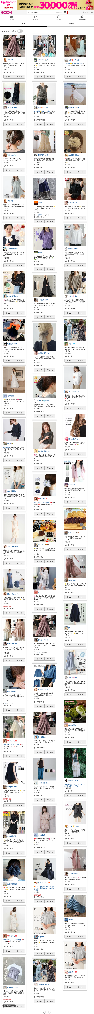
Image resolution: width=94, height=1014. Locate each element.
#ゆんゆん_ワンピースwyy (12, 940)
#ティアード (70, 786)
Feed (12, 18)
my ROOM (82, 18)
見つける (35, 18)
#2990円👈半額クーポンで (73, 64)
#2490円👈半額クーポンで (43, 111)
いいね (20, 76)
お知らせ (58, 18)
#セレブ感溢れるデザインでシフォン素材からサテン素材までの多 (44, 888)
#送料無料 (6, 447)
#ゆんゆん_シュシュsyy (42, 502)
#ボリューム (75, 784)
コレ (9, 76)
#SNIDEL (68, 784)
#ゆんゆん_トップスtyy (11, 744)
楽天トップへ (88, 12)
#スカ (77, 786)
